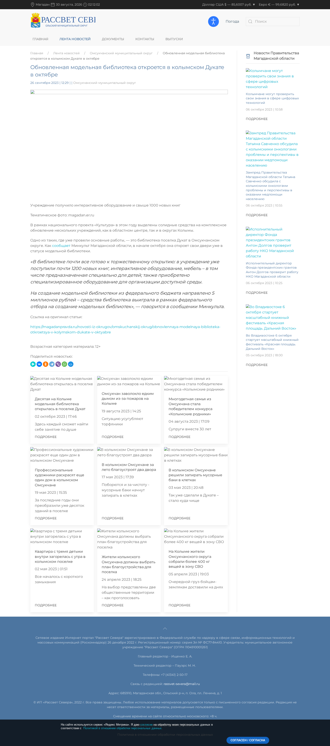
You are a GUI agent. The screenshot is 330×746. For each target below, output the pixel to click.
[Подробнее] (273, 78)
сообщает (61, 246)
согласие (146, 724)
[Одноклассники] (45, 364)
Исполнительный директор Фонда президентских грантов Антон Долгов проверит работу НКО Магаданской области (272, 269)
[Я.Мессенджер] (33, 364)
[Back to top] (165, 628)
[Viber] (58, 364)
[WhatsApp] (64, 364)
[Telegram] (52, 364)
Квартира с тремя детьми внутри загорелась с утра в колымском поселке (60, 556)
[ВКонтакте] (39, 364)
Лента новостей (75, 39)
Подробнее (46, 437)
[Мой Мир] (70, 364)
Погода (232, 21)
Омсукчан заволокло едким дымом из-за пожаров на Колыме (128, 398)
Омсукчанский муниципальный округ (121, 53)
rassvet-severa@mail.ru (182, 684)
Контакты (144, 39)
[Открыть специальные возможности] (213, 21)
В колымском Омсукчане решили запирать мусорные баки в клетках (195, 475)
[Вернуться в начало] (62, 21)
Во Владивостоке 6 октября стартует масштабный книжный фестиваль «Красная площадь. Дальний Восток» (272, 342)
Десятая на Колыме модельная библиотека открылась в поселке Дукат (60, 404)
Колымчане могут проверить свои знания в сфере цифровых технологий (272, 98)
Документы (113, 39)
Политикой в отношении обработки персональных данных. (123, 728)
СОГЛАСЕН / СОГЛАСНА (248, 740)
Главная (40, 39)
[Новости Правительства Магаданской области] (248, 56)
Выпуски (174, 39)
